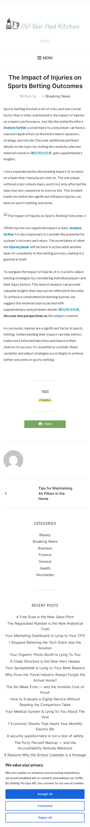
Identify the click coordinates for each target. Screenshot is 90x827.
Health (45, 568)
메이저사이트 (41, 153)
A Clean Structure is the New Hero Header (45, 661)
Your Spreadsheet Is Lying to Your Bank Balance (45, 668)
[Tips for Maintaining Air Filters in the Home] (23, 493)
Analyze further (15, 127)
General (45, 561)
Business (45, 548)
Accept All (45, 794)
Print (48, 424)
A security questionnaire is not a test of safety (45, 736)
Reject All (45, 817)
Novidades (45, 575)
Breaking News (58, 96)
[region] (45, 792)
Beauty (45, 535)
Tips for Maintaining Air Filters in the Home (55, 493)
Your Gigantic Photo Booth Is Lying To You (45, 654)
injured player (19, 247)
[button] (45, 58)
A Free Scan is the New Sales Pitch (45, 617)
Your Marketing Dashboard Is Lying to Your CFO (45, 635)
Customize (45, 806)
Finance (45, 400)
